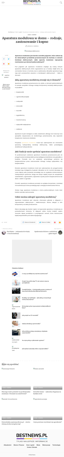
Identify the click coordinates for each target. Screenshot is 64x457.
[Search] (60, 2)
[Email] (9, 64)
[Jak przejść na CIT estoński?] (16, 316)
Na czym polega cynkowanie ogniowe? (33, 340)
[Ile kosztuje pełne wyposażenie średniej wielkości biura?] (16, 307)
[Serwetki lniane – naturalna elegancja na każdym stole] (47, 379)
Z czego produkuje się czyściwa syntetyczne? (35, 273)
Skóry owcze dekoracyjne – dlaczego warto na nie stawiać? (6, 87)
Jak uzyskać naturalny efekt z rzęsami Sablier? (35, 348)
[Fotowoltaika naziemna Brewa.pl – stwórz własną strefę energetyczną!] (16, 409)
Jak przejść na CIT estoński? (30, 315)
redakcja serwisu (33, 46)
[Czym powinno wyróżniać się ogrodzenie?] (47, 409)
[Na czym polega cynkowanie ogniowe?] (16, 341)
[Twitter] (9, 59)
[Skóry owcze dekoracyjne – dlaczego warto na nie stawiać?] (6, 78)
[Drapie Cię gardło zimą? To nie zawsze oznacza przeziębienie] (16, 282)
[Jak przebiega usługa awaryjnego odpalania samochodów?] (16, 332)
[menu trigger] (4, 2)
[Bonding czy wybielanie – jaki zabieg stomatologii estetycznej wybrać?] (16, 299)
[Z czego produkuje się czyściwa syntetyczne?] (16, 274)
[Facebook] (4, 59)
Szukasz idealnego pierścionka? (31, 323)
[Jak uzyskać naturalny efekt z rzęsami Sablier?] (16, 349)
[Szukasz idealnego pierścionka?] (16, 324)
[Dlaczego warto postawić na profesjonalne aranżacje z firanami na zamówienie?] (16, 379)
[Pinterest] (4, 64)
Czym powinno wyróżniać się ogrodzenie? (47, 422)
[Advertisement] (32, 17)
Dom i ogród (32, 34)
